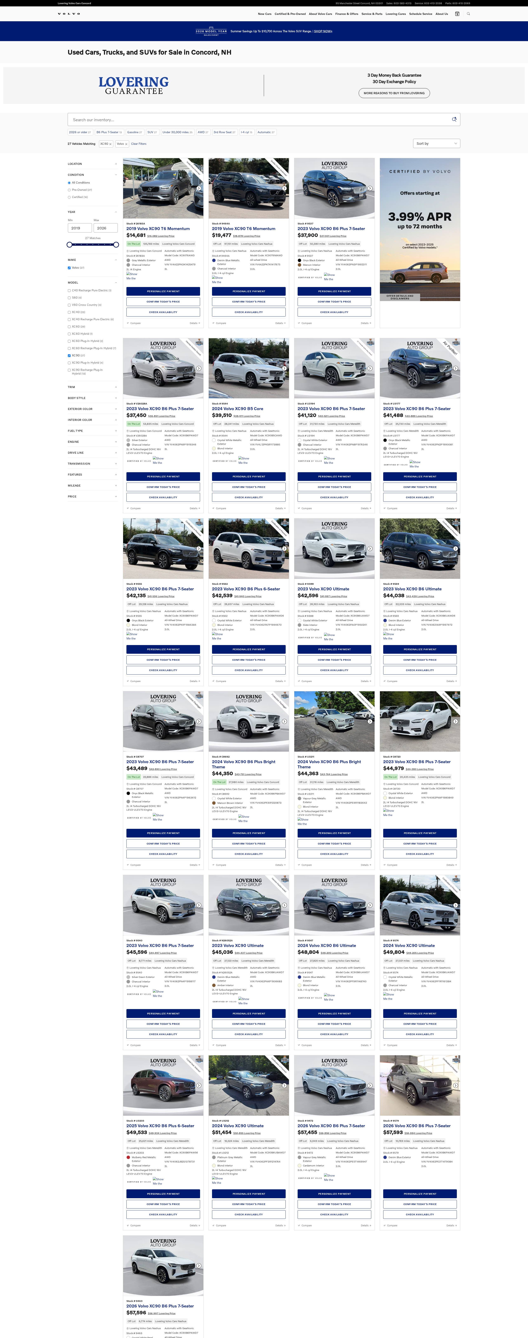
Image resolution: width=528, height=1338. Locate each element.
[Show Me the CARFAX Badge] (134, 283)
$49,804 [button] (408, 1032)
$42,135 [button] (150, 662)
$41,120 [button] (321, 475)
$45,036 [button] (237, 1032)
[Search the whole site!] (468, 14)
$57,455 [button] (322, 1219)
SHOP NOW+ (323, 31)
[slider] (69, 245)
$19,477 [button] (236, 241)
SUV (152, 132)
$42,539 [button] (237, 662)
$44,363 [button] (323, 847)
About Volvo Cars (320, 13)
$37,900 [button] (322, 241)
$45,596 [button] (151, 1032)
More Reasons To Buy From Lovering (394, 93)
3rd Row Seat (224, 132)
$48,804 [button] (323, 1032)
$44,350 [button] (237, 847)
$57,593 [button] (407, 1219)
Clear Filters (138, 143)
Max (96, 220)
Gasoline (134, 132)
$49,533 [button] (151, 1219)
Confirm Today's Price (163, 308)
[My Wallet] (457, 14)
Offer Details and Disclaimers (402, 297)
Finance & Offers (346, 13)
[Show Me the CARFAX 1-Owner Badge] (331, 284)
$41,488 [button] (408, 475)
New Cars (264, 13)
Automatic (266, 132)
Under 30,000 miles (177, 132)
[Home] (69, 13)
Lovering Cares (396, 13)
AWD (203, 132)
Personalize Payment (163, 297)
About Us (442, 13)
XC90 (104, 143)
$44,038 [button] (408, 662)
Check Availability (163, 318)
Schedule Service (420, 13)
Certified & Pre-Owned (290, 13)
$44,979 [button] (408, 842)
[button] (163, 250)
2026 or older (80, 132)
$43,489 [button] (151, 842)
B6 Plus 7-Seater (109, 132)
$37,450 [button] (150, 475)
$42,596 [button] (322, 662)
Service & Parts (372, 13)
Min (70, 220)
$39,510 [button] (236, 475)
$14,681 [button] (150, 241)
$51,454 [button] (236, 1219)
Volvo (120, 143)
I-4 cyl (246, 132)
